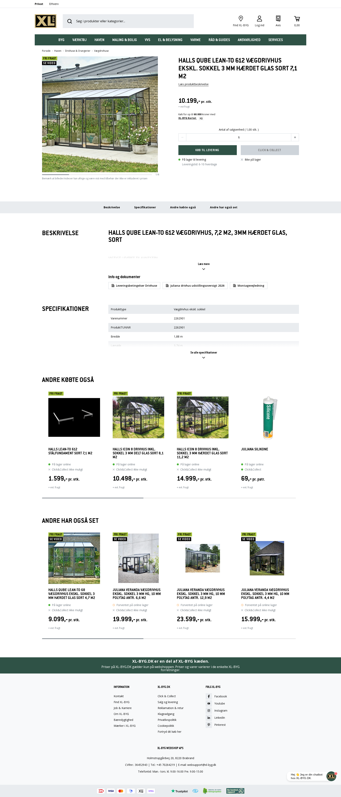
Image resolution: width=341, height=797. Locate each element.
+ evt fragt (184, 106)
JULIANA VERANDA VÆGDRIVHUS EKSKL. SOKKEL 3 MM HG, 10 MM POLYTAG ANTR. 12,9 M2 (201, 594)
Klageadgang (166, 714)
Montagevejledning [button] (251, 285)
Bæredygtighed (123, 719)
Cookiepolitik (166, 725)
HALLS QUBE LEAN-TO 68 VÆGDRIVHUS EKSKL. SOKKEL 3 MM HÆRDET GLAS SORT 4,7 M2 (71, 594)
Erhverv (54, 4)
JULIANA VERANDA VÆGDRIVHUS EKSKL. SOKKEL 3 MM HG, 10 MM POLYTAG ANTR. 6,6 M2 (137, 594)
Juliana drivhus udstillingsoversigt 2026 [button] (197, 285)
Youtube (219, 703)
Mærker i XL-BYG (125, 725)
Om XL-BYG (121, 714)
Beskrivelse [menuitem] (112, 207)
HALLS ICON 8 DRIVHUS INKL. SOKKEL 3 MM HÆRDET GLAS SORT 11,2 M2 (202, 453)
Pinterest (220, 725)
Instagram (220, 710)
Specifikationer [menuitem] (145, 207)
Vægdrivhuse (101, 50)
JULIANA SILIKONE (254, 449)
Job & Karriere (123, 708)
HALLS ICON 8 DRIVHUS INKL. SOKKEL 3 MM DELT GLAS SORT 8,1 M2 (138, 453)
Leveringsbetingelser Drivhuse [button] (136, 285)
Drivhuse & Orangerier (77, 50)
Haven (57, 50)
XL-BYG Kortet (187, 118)
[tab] (61, 39)
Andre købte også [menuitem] (183, 207)
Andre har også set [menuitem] (223, 207)
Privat (39, 4)
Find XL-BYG (121, 702)
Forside (46, 50)
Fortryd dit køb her (169, 731)
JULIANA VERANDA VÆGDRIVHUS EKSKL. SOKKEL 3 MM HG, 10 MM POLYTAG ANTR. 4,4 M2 (265, 594)
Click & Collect (167, 696)
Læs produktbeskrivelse (193, 84)
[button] (158, 115)
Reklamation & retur (171, 708)
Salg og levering (168, 702)
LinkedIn (219, 717)
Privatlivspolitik (167, 719)
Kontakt (119, 696)
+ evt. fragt (54, 487)
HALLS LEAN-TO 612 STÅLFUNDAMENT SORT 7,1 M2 (70, 451)
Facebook (220, 696)
